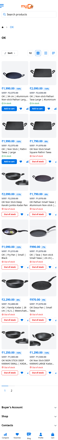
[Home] (3, 27)
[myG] (25, 6)
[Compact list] (53, 53)
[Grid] (38, 53)
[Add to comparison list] (27, 108)
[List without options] (46, 53)
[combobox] (29, 14)
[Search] (4, 14)
